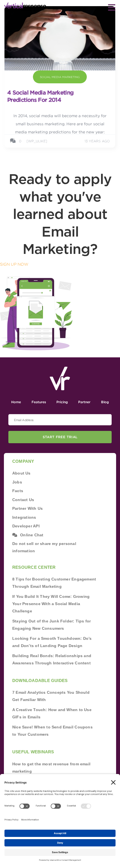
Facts (17, 491)
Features (39, 402)
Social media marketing (60, 77)
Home (16, 402)
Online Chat (31, 535)
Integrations (24, 517)
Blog (105, 402)
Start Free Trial (60, 437)
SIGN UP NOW (14, 264)
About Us (21, 473)
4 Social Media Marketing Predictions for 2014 (40, 96)
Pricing (62, 402)
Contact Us (23, 499)
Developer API (26, 526)
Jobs (17, 482)
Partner (84, 402)
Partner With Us (27, 508)
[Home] (25, 7)
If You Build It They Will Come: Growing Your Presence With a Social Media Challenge (51, 603)
